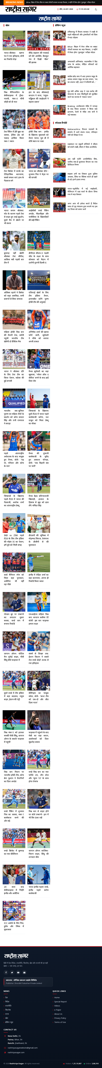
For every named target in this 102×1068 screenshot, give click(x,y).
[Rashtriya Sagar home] (16, 956)
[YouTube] (18, 972)
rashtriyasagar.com (16, 1052)
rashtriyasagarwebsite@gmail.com (23, 1048)
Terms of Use (60, 1022)
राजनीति (8, 1006)
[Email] (24, 972)
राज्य (7, 1014)
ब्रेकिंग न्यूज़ (9, 1022)
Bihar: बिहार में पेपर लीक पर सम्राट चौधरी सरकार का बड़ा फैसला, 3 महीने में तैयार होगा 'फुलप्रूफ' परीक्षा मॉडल (60, 2)
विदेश (7, 1002)
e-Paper (57, 1010)
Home (57, 997)
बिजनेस (8, 1010)
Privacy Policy (60, 1018)
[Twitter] (12, 972)
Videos (57, 1006)
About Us (58, 1014)
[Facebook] (6, 972)
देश (6, 997)
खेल (6, 1018)
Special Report (60, 1002)
